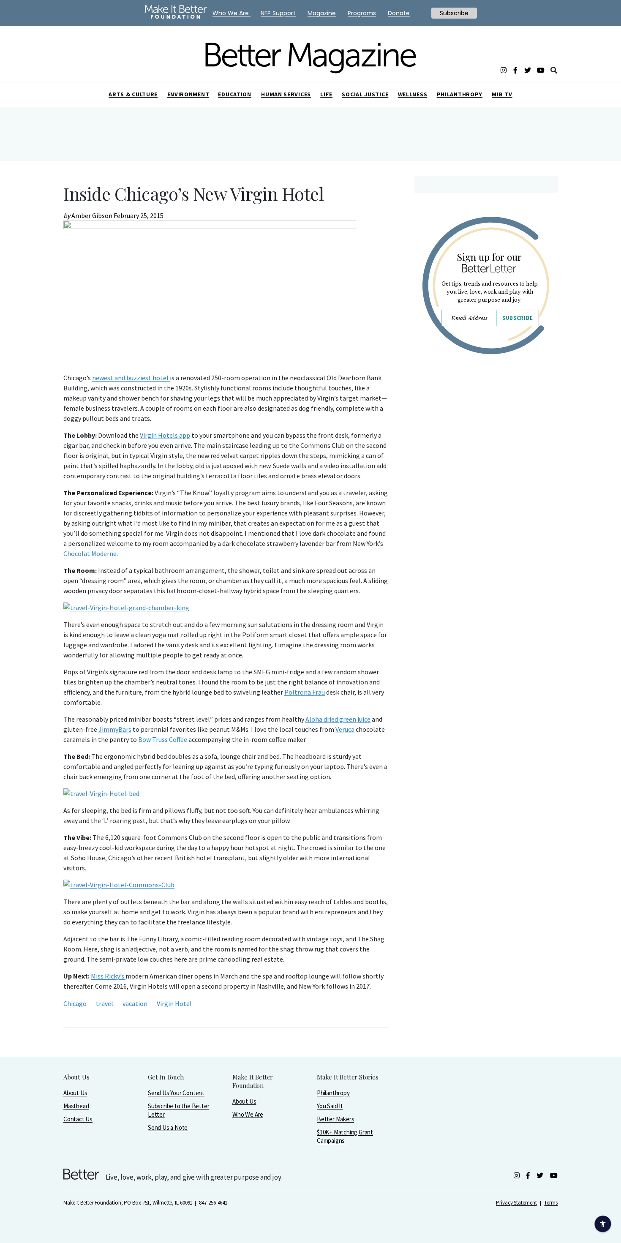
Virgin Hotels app (165, 435)
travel (104, 1003)
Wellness (413, 94)
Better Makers (335, 1119)
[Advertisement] (485, 434)
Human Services (286, 94)
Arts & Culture (133, 94)
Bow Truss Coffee (162, 739)
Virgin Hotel (174, 1003)
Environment (188, 94)
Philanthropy (459, 94)
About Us (75, 1093)
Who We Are (247, 1114)
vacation (135, 1003)
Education (234, 94)
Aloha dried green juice (337, 719)
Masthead (76, 1106)
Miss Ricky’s (108, 976)
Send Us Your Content (176, 1093)
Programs (362, 13)
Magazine (322, 13)
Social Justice (365, 94)
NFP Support (278, 13)
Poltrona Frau (304, 692)
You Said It (330, 1106)
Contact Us (78, 1119)
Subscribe (517, 318)
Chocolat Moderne (90, 553)
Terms (551, 1202)
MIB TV (502, 94)
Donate (399, 13)
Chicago (75, 1003)
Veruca (344, 729)
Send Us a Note (168, 1127)
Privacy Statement (516, 1202)
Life (326, 94)
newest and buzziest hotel (131, 377)
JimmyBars (114, 729)
